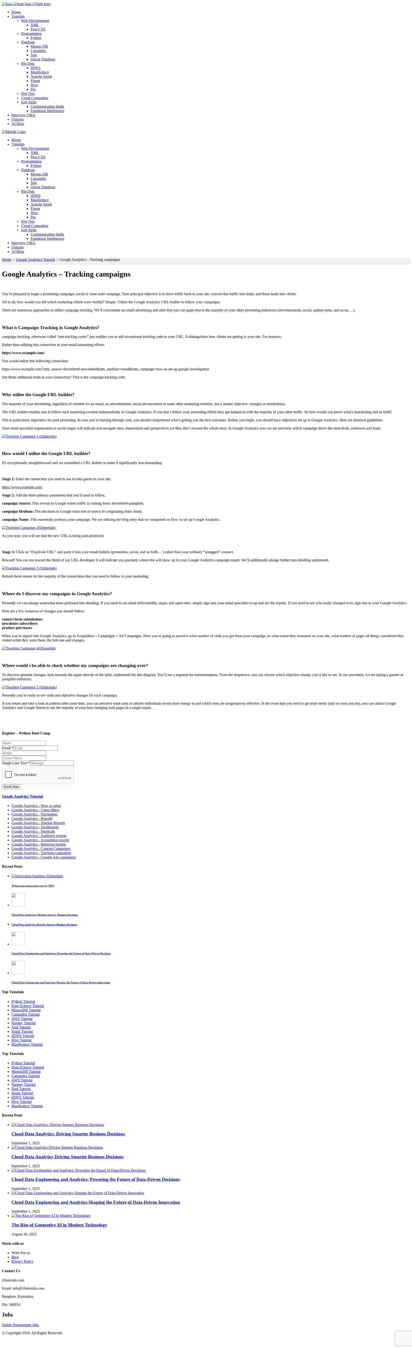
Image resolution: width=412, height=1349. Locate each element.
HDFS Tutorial (22, 1036)
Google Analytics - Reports (31, 819)
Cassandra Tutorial (25, 1014)
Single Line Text (16, 763)
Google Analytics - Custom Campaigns (40, 849)
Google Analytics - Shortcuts (33, 831)
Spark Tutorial (22, 1031)
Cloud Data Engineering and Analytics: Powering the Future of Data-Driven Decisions (95, 1179)
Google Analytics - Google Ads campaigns (43, 857)
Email (8, 748)
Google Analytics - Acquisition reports (40, 840)
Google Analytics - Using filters (35, 810)
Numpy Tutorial (23, 1023)
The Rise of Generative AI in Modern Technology (59, 1224)
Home (6, 260)
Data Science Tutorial (27, 1006)
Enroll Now (11, 787)
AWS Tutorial (21, 1019)
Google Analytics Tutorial (35, 260)
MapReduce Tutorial (26, 1044)
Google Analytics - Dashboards (35, 827)
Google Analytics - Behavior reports (38, 844)
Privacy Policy (22, 1261)
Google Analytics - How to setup (36, 806)
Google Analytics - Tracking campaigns (41, 853)
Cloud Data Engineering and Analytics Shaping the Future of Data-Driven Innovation (95, 1202)
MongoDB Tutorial (26, 1010)
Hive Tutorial (21, 1040)
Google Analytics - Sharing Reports (38, 823)
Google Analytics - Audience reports (38, 836)
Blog (15, 1257)
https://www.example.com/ (22, 487)
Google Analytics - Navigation (34, 814)
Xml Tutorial (21, 1027)
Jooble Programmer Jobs (20, 1325)
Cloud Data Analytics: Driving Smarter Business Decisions (68, 1133)
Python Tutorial (23, 1001)
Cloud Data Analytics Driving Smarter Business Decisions (67, 1156)
